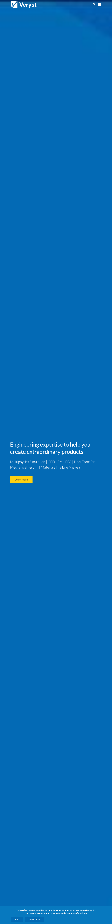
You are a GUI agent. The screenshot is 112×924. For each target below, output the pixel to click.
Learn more (21, 479)
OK (17, 919)
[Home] (24, 4)
